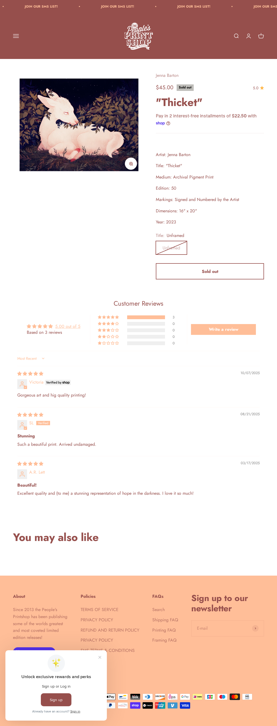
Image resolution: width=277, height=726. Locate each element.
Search (158, 609)
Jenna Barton (167, 75)
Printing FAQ (164, 630)
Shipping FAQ (165, 620)
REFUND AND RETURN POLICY (110, 630)
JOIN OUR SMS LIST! (30, 6)
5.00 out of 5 (67, 326)
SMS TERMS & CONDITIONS (108, 650)
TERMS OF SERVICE (99, 609)
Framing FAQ (164, 640)
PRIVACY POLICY (97, 620)
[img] (30, 374)
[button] (109, 317)
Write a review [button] (223, 329)
